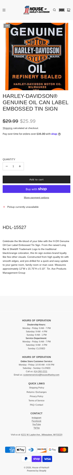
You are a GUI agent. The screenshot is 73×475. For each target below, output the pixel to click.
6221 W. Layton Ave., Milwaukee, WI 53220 (41, 434)
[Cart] (68, 10)
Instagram (36, 418)
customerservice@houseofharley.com (41, 375)
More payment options (36, 197)
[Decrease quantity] (7, 166)
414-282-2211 (40, 371)
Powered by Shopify (36, 471)
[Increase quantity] (20, 166)
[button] (61, 10)
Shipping (7, 128)
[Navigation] (4, 10)
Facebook (36, 421)
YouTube (36, 424)
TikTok (36, 428)
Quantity (9, 159)
